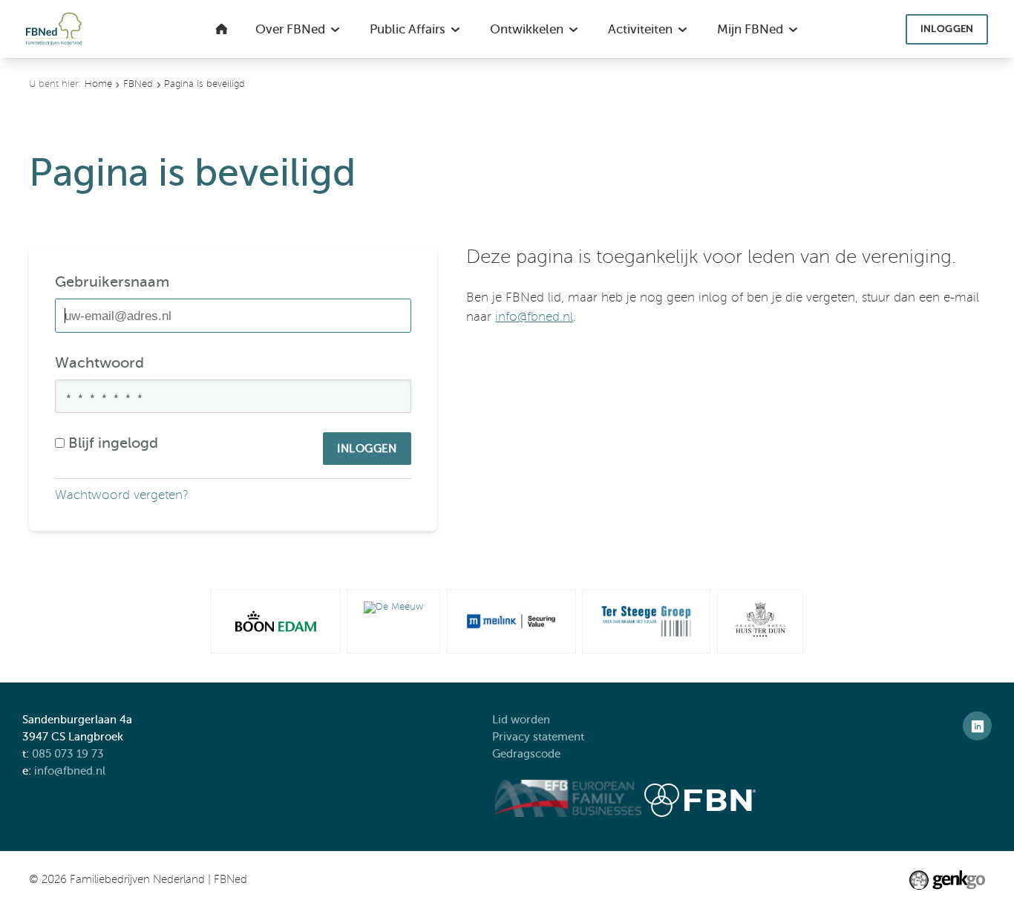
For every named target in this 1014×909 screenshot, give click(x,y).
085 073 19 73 (68, 753)
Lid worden (521, 719)
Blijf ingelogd (113, 443)
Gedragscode (527, 753)
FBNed (138, 84)
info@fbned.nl (534, 317)
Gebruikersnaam (112, 282)
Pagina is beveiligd (204, 84)
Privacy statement (539, 736)
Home (98, 84)
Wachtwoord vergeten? (122, 495)
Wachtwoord (99, 363)
